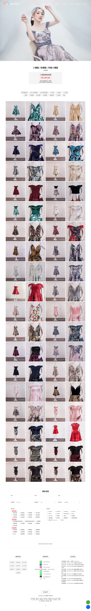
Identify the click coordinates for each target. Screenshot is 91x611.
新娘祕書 (15, 529)
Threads (50, 515)
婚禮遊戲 (15, 531)
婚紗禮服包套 (24, 92)
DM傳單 (73, 515)
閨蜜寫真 (15, 517)
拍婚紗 (41, 598)
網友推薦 (50, 518)
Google (50, 511)
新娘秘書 (18, 572)
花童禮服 (45, 95)
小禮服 (25, 95)
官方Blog (58, 518)
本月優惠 (64, 4)
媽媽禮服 (52, 95)
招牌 (65, 515)
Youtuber (73, 511)
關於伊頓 (44, 4)
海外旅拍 (30, 517)
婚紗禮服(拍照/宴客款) (18, 521)
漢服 (64, 95)
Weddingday (66, 513)
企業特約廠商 (74, 518)
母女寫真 (23, 517)
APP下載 (84, 4)
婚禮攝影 (23, 529)
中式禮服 (58, 95)
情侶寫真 (38, 515)
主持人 (14, 534)
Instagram (66, 511)
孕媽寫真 (30, 512)
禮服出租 (57, 4)
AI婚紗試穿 (37, 4)
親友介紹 (51, 520)
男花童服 (30, 523)
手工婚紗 (52, 92)
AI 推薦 (57, 515)
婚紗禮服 (47, 601)
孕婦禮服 (38, 523)
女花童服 (23, 523)
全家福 (33, 599)
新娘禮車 (30, 531)
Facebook (58, 511)
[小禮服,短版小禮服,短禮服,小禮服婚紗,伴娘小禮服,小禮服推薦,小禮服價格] (15, 111)
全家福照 (15, 515)
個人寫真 (38, 512)
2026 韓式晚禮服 (44, 92)
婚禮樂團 (23, 534)
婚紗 (51, 601)
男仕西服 (15, 525)
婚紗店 (37, 599)
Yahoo (72, 513)
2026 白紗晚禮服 (34, 92)
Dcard (50, 513)
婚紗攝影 (18, 565)
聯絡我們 (78, 4)
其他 (62, 520)
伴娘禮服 (32, 95)
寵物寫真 (38, 517)
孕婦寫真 (12, 562)
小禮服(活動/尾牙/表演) (29, 521)
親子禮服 (38, 95)
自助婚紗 (23, 512)
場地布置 (30, 534)
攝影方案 (51, 4)
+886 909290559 (47, 574)
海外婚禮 (23, 531)
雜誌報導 (66, 518)
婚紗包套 (15, 512)
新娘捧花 (38, 531)
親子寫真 (24, 562)
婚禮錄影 (30, 529)
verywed (58, 513)
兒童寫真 (30, 515)
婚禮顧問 (38, 529)
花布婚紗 (59, 92)
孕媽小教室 (71, 4)
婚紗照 (37, 598)
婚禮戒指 (38, 534)
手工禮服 (66, 92)
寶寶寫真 (23, 515)
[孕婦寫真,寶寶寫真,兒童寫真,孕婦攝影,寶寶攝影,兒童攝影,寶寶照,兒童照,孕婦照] (11, 3)
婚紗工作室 (54, 598)
